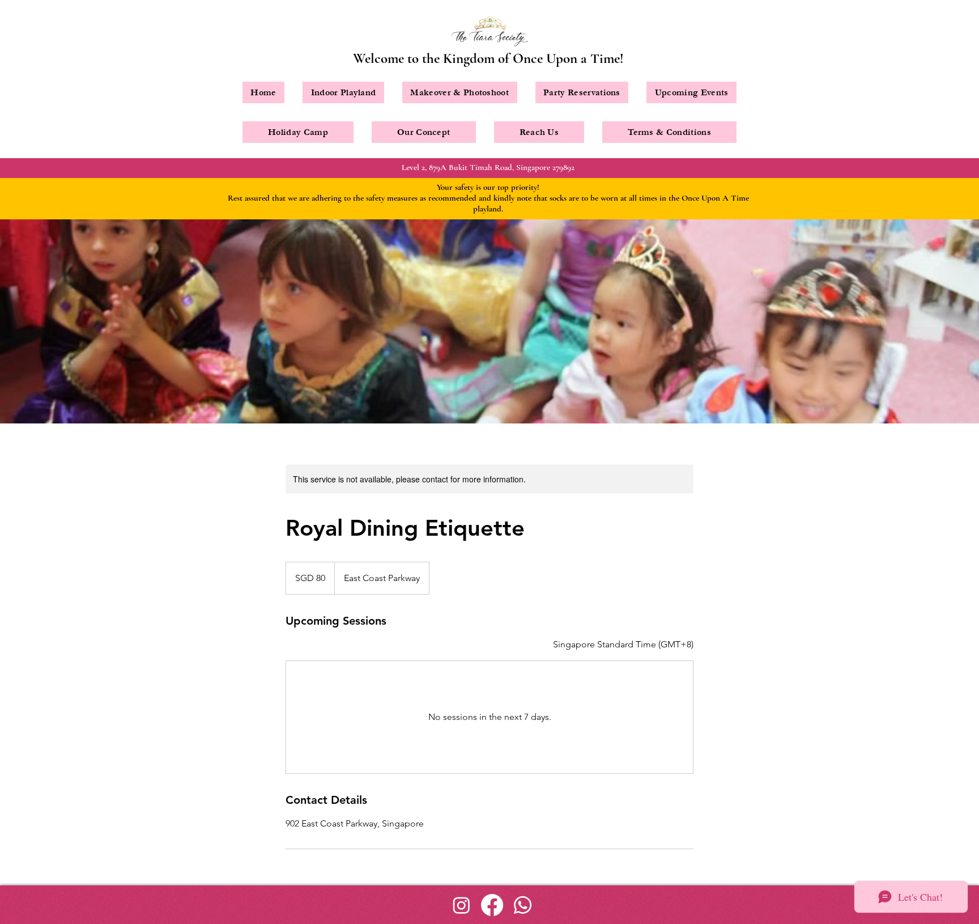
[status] (623, 644)
